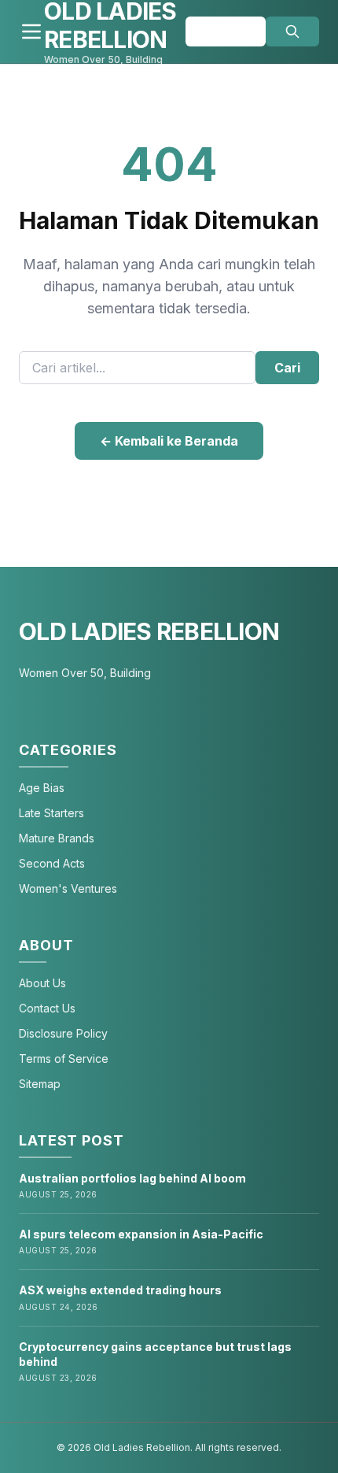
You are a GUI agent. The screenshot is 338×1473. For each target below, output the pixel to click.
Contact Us (47, 1008)
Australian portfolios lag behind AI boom (132, 1178)
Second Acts (52, 863)
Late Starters (51, 813)
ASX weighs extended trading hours (120, 1290)
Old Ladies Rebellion (149, 631)
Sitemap (40, 1083)
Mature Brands (56, 838)
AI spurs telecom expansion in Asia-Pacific (141, 1234)
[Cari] (292, 31)
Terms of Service (63, 1058)
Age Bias (41, 787)
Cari (287, 368)
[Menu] (31, 31)
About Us (42, 983)
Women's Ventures (68, 888)
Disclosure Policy (63, 1033)
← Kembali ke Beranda (169, 441)
